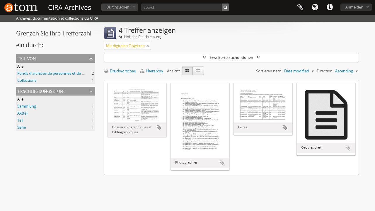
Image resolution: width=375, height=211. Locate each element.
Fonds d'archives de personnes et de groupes (56, 73)
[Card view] (187, 71)
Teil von (27, 58)
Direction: (325, 71)
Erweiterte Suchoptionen (231, 57)
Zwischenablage (300, 7)
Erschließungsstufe (41, 91)
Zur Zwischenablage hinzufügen (159, 128)
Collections (26, 80)
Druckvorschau (122, 71)
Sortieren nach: (269, 71)
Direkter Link (329, 7)
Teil (20, 120)
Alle (20, 66)
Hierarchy (154, 71)
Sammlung (26, 106)
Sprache (315, 7)
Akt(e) (22, 113)
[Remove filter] (147, 46)
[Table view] (198, 71)
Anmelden (354, 7)
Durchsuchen (117, 7)
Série (21, 127)
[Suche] (225, 7)
